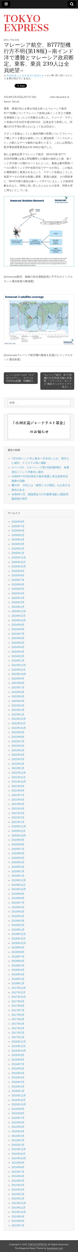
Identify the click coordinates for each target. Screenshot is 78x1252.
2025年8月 (18, 575)
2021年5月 (18, 804)
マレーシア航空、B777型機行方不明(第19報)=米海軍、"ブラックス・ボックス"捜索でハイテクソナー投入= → (58, 381)
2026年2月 (18, 548)
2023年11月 (19, 669)
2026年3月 (18, 544)
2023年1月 (18, 714)
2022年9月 (18, 732)
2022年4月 (18, 754)
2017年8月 (18, 1005)
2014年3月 (18, 1189)
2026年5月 (18, 535)
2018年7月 (18, 956)
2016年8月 (18, 1059)
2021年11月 (19, 777)
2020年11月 (19, 830)
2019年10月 (19, 889)
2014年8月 (18, 1167)
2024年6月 (18, 638)
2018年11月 (19, 938)
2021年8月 (18, 790)
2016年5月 (18, 1073)
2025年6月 (18, 584)
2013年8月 (18, 1220)
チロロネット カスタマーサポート (25, 75)
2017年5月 (18, 1019)
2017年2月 (18, 1032)
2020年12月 (19, 826)
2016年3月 (18, 1081)
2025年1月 (18, 606)
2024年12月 (19, 611)
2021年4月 (18, 808)
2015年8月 (18, 1113)
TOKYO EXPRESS (26, 23)
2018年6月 (18, 960)
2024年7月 (18, 633)
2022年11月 (19, 723)
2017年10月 (19, 996)
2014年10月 (19, 1158)
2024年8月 (18, 629)
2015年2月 (18, 1140)
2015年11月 (19, 1100)
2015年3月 (18, 1135)
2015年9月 (18, 1108)
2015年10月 (19, 1104)
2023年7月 (18, 687)
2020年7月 (18, 848)
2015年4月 (18, 1131)
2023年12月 (19, 665)
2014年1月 (18, 1198)
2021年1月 (18, 822)
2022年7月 (18, 741)
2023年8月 (18, 682)
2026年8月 (18, 521)
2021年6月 (18, 799)
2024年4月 (18, 647)
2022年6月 (18, 745)
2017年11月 (19, 992)
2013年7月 (18, 1225)
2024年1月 (18, 660)
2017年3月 (18, 1028)
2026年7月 (18, 526)
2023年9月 (18, 678)
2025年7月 (18, 579)
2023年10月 (19, 674)
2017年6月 (18, 1014)
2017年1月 (18, 1037)
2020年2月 (18, 871)
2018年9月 (18, 947)
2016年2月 (18, 1086)
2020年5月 (18, 857)
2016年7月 (18, 1064)
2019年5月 (18, 911)
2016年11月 (19, 1046)
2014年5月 (18, 1180)
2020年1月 (18, 875)
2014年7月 (18, 1171)
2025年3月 (18, 597)
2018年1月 (18, 983)
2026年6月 (18, 530)
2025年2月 (18, 602)
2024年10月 (19, 620)
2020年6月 (18, 853)
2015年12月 (19, 1095)
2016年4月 (18, 1077)
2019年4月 (18, 916)
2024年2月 (18, 656)
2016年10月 (19, 1050)
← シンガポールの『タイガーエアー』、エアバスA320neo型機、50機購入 (20, 378)
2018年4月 (18, 969)
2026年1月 (18, 552)
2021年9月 (18, 786)
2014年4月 (18, 1185)
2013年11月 (19, 1207)
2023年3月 (18, 705)
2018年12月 (19, 933)
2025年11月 (19, 562)
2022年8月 (18, 736)
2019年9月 (18, 893)
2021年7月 (18, 795)
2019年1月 (18, 929)
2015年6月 (18, 1122)
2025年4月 (18, 593)
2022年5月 (18, 750)
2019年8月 (18, 898)
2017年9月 (18, 1001)
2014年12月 (19, 1149)
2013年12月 (19, 1203)
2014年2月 (18, 1194)
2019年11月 (19, 884)
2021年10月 (19, 781)
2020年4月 (18, 862)
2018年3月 (18, 974)
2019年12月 (19, 880)
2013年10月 (19, 1211)
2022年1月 (18, 768)
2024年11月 (19, 615)
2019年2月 (18, 925)
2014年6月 (18, 1176)
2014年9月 (18, 1162)
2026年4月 (18, 539)
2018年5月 (18, 965)
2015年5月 (18, 1126)
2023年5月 (18, 696)
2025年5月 (18, 588)
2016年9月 (18, 1055)
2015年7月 (18, 1117)
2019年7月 (18, 902)
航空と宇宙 (9, 40)
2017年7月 (18, 1010)
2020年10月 (19, 835)
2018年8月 (18, 952)
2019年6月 (18, 907)
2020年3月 (18, 866)
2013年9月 (18, 1216)
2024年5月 (18, 642)
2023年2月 (18, 709)
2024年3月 (18, 651)
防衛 (17, 40)
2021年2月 (18, 817)
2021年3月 (18, 813)
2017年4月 (18, 1023)
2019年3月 (18, 920)
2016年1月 (18, 1090)
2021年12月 (19, 772)
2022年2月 (18, 763)
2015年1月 (18, 1144)
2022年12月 (19, 718)
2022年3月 (18, 759)
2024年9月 (18, 624)
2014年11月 (19, 1153)
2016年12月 (19, 1041)
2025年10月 (19, 566)
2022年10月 (19, 727)
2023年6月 (18, 692)
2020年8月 (18, 844)
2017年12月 (19, 987)
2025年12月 (19, 557)
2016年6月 (18, 1068)
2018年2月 (18, 978)
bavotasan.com (55, 1248)
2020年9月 (18, 839)
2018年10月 (19, 943)
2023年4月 (18, 700)
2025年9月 (18, 570)
